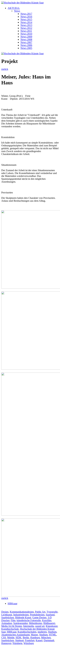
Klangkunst (51, 626)
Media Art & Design (11, 626)
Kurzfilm (46, 620)
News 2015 (26, 19)
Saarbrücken (7, 617)
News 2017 (26, 13)
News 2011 (26, 31)
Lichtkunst (6, 614)
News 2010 (26, 33)
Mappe (34, 634)
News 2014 (26, 22)
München (46, 637)
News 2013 (26, 25)
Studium (52, 631)
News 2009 (26, 36)
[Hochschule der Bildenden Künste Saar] (22, 2)
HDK (18, 637)
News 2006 (26, 45)
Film (13, 620)
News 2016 (26, 16)
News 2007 (26, 42)
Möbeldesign (35, 623)
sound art (39, 626)
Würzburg (29, 643)
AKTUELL (14, 8)
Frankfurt (29, 640)
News (17, 11)
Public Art (40, 611)
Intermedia (28, 626)
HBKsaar (12, 603)
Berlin (26, 637)
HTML (52, 634)
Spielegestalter (20, 623)
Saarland (50, 614)
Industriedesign (21, 614)
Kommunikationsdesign (22, 611)
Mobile (10, 637)
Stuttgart (19, 640)
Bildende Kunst (23, 617)
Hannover (6, 643)
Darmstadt (49, 640)
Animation (6, 623)
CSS (3, 637)
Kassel (39, 640)
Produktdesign (37, 614)
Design (4, 611)
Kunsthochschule (10, 629)
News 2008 (26, 39)
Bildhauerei (49, 623)
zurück (4, 69)
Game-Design (39, 617)
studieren (42, 631)
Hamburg (35, 637)
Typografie (52, 611)
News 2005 (26, 48)
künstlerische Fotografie (29, 620)
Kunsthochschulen (27, 631)
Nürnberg (17, 643)
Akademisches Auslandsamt (15, 634)
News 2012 (26, 28)
